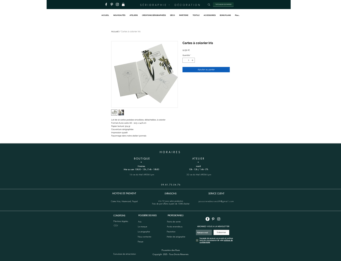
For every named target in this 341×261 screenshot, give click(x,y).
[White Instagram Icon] (219, 219)
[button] (123, 4)
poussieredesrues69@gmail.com (216, 201)
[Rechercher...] (209, 4)
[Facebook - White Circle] (208, 219)
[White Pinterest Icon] (213, 219)
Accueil (115, 31)
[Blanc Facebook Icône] (106, 4)
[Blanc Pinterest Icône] (112, 4)
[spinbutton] (188, 60)
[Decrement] (184, 60)
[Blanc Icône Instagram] (117, 4)
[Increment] (192, 60)
